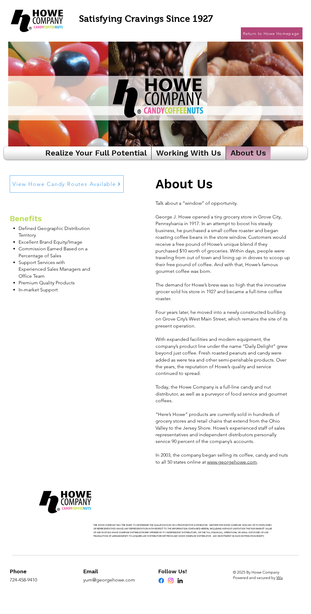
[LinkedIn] (180, 580)
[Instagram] (170, 580)
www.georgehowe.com (232, 462)
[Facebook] (161, 580)
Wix (279, 577)
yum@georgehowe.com (109, 580)
